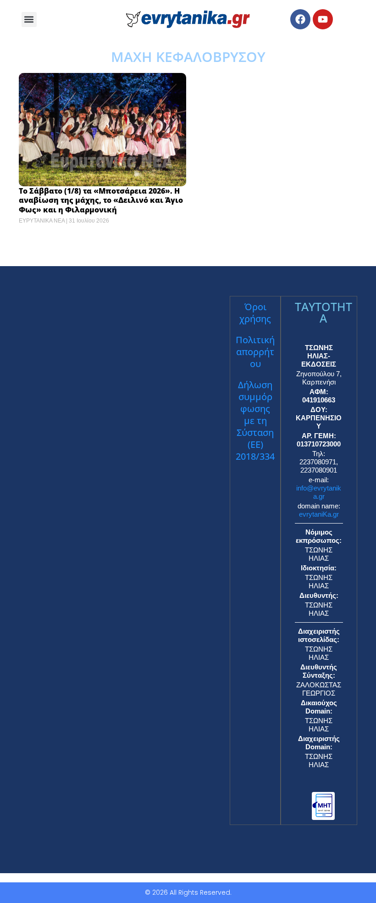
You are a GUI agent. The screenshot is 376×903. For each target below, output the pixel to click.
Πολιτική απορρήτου (255, 352)
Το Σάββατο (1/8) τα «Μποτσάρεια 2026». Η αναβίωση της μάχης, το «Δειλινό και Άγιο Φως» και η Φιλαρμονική (101, 200)
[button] (29, 19)
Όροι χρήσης (255, 313)
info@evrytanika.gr (318, 492)
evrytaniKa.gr (319, 514)
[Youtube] (323, 19)
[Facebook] (300, 19)
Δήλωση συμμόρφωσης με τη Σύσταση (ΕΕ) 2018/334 (255, 421)
